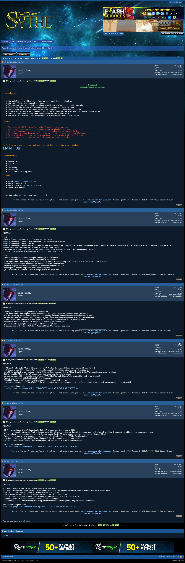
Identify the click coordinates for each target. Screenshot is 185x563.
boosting (11, 48)
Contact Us (161, 556)
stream (39, 48)
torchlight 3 (48, 48)
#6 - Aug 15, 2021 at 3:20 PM (13, 461)
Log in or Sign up (175, 2)
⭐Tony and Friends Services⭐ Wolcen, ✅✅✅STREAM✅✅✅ (92, 525)
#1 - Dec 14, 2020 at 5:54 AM (13, 62)
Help (168, 556)
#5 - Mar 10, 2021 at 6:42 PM (13, 403)
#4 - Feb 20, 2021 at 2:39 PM (13, 341)
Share (179, 205)
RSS (181, 557)
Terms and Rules (178, 560)
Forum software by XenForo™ (19, 560)
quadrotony (24, 70)
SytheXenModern (8, 556)
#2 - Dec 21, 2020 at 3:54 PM (13, 210)
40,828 (180, 67)
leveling (19, 48)
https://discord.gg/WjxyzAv (31, 185)
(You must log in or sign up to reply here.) (16, 521)
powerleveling (29, 48)
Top (177, 556)
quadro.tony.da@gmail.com (25, 181)
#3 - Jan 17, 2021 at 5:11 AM (13, 284)
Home (173, 556)
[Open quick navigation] (182, 41)
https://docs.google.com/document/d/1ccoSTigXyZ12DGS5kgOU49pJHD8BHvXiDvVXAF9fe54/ (40, 388)
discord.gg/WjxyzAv (92, 202)
